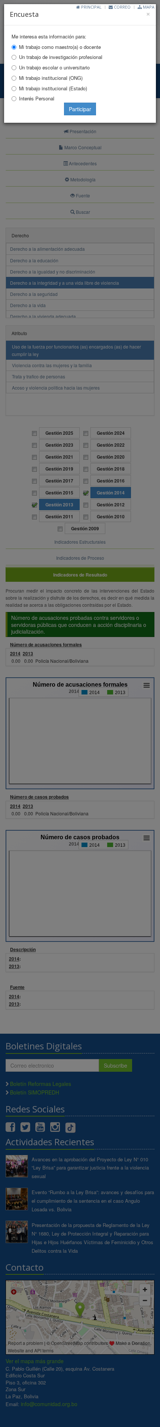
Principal (91, 7)
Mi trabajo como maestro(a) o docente (60, 46)
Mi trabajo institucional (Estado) (53, 88)
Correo (122, 7)
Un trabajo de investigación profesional (60, 56)
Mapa (148, 7)
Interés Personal (36, 98)
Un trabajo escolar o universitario (54, 67)
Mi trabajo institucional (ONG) (51, 77)
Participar (80, 109)
